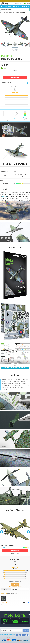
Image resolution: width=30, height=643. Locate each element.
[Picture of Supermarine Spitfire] (3, 600)
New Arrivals (7, 6)
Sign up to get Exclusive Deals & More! (15, 628)
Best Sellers (16, 6)
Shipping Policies (13, 638)
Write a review (15, 584)
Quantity (15, 70)
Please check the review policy (15, 586)
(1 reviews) (15, 94)
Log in (21, 3)
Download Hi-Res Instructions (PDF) (15, 368)
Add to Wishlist (7, 83)
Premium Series (25, 6)
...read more (3, 196)
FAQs (19, 638)
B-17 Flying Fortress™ (7, 545)
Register (17, 3)
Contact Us (23, 638)
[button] (1, 6)
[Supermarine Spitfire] (3, 44)
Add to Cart (15, 77)
